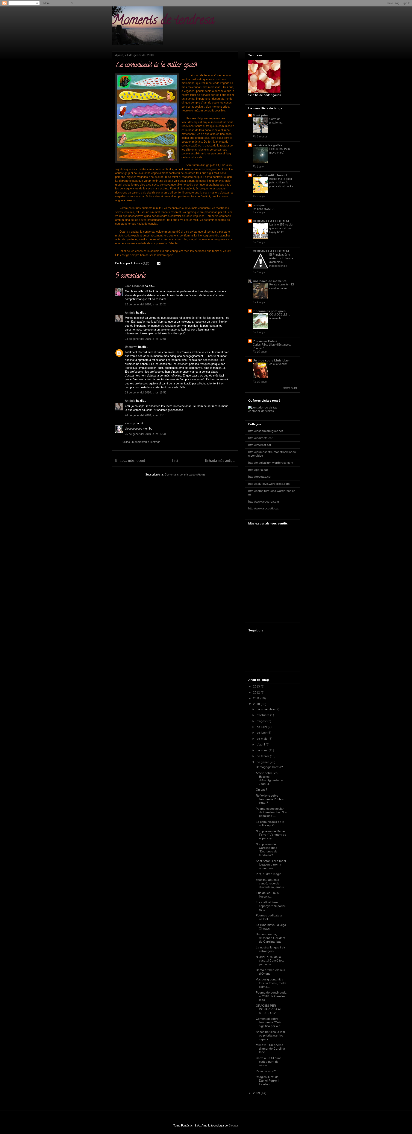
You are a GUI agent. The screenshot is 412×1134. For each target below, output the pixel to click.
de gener (263, 762)
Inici (175, 460)
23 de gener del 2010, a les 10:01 (145, 338)
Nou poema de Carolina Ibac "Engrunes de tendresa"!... (266, 850)
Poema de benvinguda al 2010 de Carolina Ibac (271, 996)
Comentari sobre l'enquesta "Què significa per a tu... (270, 1022)
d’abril (261, 744)
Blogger (233, 1125)
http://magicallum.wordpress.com (270, 462)
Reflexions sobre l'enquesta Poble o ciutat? (270, 799)
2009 (257, 1093)
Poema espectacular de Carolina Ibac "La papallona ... (271, 812)
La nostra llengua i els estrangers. (271, 949)
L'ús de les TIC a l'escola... (267, 894)
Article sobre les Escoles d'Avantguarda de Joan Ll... (269, 778)
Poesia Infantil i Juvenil (270, 175)
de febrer (263, 756)
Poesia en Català (265, 341)
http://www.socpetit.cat (263, 508)
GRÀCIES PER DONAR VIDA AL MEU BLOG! (268, 1009)
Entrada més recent (130, 460)
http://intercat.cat (259, 445)
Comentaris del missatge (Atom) (185, 474)
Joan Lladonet (134, 286)
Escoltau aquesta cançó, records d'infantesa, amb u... (271, 883)
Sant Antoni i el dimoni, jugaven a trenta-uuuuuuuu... (271, 864)
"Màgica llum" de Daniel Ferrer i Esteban (267, 1080)
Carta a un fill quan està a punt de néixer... (269, 1061)
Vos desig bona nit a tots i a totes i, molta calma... (271, 983)
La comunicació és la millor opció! (270, 823)
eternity (130, 423)
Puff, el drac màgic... (270, 874)
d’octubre (263, 715)
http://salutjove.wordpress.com (269, 483)
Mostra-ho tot (290, 388)
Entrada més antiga (220, 460)
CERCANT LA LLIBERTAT (271, 221)
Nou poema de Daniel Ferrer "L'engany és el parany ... (271, 834)
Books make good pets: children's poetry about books (281, 182)
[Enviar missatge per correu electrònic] (158, 263)
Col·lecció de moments (269, 281)
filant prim (260, 115)
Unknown (131, 346)
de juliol (262, 727)
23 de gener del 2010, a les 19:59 (145, 392)
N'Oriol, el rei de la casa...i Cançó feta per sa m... (270, 960)
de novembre (266, 709)
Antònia (130, 312)
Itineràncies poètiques (269, 311)
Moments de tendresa (163, 21)
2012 (257, 692)
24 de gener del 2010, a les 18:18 (145, 415)
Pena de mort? (266, 1071)
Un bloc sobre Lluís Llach (272, 360)
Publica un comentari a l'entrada (140, 442)
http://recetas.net (259, 476)
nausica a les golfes (267, 145)
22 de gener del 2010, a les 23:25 (145, 304)
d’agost (262, 721)
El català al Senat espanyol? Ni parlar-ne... (271, 906)
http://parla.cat (258, 469)
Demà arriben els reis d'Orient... (270, 971)
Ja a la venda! (278, 364)
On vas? (261, 789)
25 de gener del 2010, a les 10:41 (145, 434)
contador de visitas (261, 411)
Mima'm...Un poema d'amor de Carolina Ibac (270, 1048)
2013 (257, 686)
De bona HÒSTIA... (265, 208)
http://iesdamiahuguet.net (265, 431)
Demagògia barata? (269, 767)
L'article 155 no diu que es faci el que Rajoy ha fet (280, 228)
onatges (259, 205)
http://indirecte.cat (260, 438)
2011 (256, 698)
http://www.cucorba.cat (263, 501)
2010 (257, 704)
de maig (262, 738)
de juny (262, 732)
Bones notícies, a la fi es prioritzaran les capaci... (270, 1035)
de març (263, 750)
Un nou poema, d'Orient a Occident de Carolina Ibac (270, 938)
